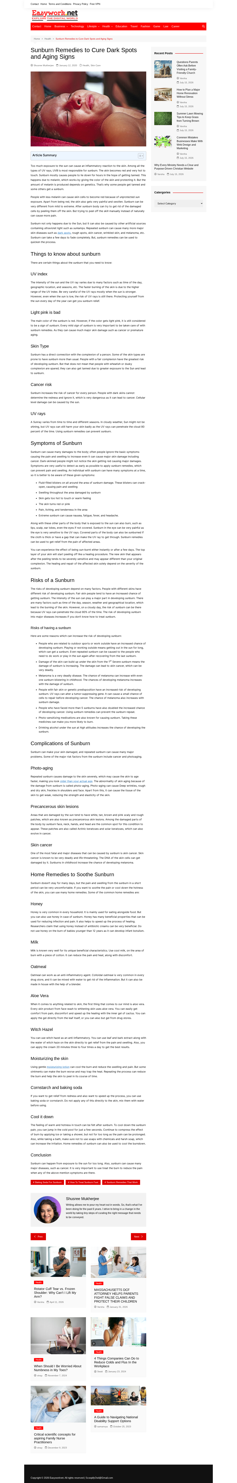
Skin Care (96, 65)
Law (165, 26)
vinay (39, 1375)
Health (106, 26)
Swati (100, 1371)
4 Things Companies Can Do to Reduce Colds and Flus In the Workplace (116, 1362)
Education (121, 26)
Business (59, 26)
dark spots (64, 232)
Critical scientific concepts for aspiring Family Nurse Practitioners (55, 1438)
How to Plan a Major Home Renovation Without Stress (188, 93)
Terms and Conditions (60, 4)
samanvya (102, 1426)
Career (175, 26)
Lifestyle (92, 26)
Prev (40, 1236)
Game (156, 26)
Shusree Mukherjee (44, 65)
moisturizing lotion (58, 1066)
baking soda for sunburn (48, 1182)
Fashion (145, 26)
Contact (35, 4)
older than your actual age (76, 781)
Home (43, 4)
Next (136, 1236)
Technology (77, 26)
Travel (134, 26)
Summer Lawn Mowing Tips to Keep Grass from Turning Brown (190, 117)
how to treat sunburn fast (84, 1182)
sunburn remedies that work (122, 1182)
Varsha (40, 1302)
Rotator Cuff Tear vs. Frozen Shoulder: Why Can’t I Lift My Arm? (55, 1292)
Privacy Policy (80, 4)
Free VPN (95, 4)
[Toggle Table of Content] (139, 156)
